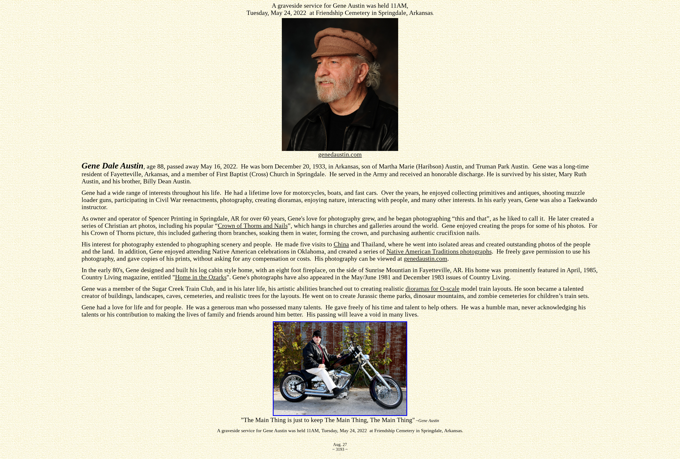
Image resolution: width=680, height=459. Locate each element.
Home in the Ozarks (201, 277)
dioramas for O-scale (433, 288)
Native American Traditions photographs (439, 251)
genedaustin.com (340, 154)
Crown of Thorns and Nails (253, 225)
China (341, 244)
